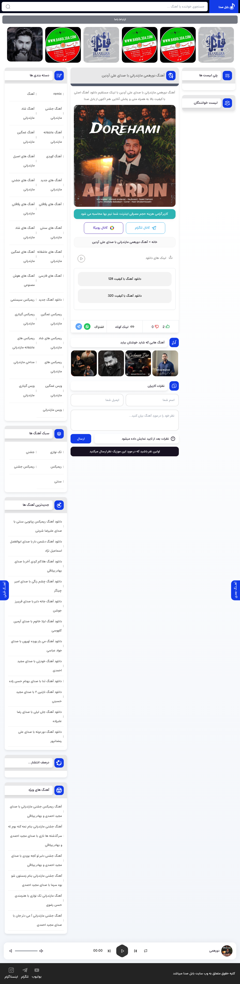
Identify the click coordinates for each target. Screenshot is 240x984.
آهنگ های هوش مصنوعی (24, 280)
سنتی (58, 481)
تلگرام (25, 976)
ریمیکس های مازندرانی (53, 367)
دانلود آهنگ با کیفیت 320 (125, 296)
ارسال (81, 439)
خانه (154, 242)
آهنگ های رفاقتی (50, 204)
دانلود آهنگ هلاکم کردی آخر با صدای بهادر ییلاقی (38, 566)
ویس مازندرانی (52, 410)
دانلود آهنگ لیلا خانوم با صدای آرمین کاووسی (38, 626)
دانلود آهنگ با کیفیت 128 (124, 279)
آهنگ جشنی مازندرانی (53, 113)
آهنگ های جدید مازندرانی (51, 185)
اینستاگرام (11, 976)
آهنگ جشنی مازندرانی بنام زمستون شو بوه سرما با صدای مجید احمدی (36, 880)
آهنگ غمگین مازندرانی (25, 137)
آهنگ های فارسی (50, 276)
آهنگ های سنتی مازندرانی (51, 232)
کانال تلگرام (142, 228)
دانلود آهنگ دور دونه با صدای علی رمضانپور (40, 736)
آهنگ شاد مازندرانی (27, 113)
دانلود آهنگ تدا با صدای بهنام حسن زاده (35, 681)
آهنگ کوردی (54, 156)
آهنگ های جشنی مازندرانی (23, 185)
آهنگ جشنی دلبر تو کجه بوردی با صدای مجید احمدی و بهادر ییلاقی (36, 860)
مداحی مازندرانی (24, 362)
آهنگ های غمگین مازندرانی (23, 256)
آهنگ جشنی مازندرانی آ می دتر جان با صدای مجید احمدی (37, 920)
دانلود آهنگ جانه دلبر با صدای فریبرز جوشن (38, 606)
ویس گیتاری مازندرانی (26, 390)
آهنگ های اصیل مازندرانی (24, 161)
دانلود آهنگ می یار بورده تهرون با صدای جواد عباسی (36, 646)
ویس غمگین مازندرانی (53, 390)
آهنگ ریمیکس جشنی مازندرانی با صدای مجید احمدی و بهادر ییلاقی (36, 811)
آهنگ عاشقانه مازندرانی (53, 137)
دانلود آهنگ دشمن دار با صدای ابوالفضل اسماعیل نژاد (36, 546)
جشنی (30, 452)
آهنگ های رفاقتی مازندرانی (23, 209)
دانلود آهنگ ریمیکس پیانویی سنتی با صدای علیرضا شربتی (38, 526)
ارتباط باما (120, 19)
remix (57, 94)
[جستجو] (8, 6)
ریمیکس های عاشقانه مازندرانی (23, 343)
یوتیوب (36, 976)
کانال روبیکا (100, 228)
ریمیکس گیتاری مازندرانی (25, 319)
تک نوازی (56, 452)
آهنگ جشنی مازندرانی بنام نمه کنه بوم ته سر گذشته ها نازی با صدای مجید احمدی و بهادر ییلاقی (35, 836)
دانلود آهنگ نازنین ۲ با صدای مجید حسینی (39, 696)
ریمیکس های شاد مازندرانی (50, 343)
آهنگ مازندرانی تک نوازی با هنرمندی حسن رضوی (38, 900)
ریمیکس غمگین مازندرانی (51, 319)
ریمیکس (56, 466)
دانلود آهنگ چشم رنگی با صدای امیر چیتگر (38, 586)
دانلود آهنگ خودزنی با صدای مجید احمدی (39, 666)
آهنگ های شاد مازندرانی (25, 232)
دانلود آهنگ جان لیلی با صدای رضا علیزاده (39, 716)
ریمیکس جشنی (24, 466)
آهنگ (30, 94)
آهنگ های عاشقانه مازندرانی (49, 256)
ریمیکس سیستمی (22, 300)
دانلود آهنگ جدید (50, 300)
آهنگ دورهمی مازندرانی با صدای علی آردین (133, 76)
